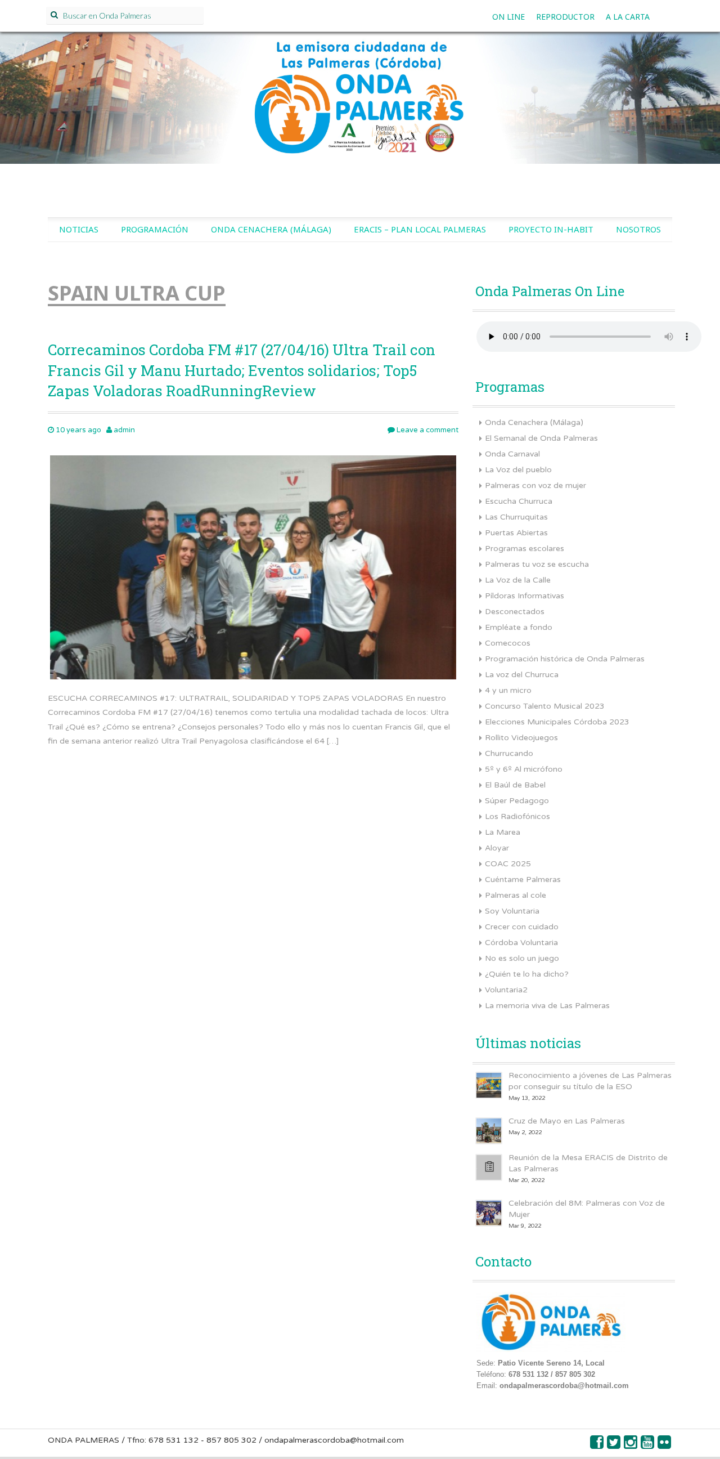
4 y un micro (508, 690)
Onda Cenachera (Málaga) (271, 229)
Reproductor (565, 16)
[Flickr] (665, 1445)
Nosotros (638, 229)
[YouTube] (648, 1445)
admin (124, 430)
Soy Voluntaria (512, 911)
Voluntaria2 (506, 990)
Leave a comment (426, 430)
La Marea (502, 832)
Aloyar (497, 848)
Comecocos (507, 643)
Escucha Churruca (518, 501)
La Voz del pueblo (518, 470)
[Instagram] (631, 1445)
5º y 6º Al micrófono (523, 769)
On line (508, 16)
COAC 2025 (508, 864)
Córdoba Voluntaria (521, 942)
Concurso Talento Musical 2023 (545, 706)
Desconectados (514, 611)
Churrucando (509, 753)
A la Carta (628, 16)
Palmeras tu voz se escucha (537, 564)
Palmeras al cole (515, 895)
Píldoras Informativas (524, 596)
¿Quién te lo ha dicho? (527, 974)
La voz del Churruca (522, 674)
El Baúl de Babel (515, 785)
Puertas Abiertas (516, 533)
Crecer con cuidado (522, 927)
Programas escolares (524, 548)
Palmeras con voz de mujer (535, 485)
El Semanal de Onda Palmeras (541, 438)
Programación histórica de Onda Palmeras (565, 659)
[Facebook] (597, 1445)
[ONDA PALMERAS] (360, 110)
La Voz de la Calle (518, 580)
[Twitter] (614, 1445)
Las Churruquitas (516, 517)
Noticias (78, 229)
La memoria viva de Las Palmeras (547, 1005)
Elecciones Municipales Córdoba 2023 (557, 722)
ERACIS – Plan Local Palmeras (420, 229)
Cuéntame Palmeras (523, 879)
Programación (154, 229)
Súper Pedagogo (517, 800)
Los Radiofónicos (517, 816)
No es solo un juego (522, 958)
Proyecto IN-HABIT (550, 229)
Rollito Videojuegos (521, 737)
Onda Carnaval (512, 454)
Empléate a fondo (518, 627)
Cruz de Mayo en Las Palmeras (566, 1121)
